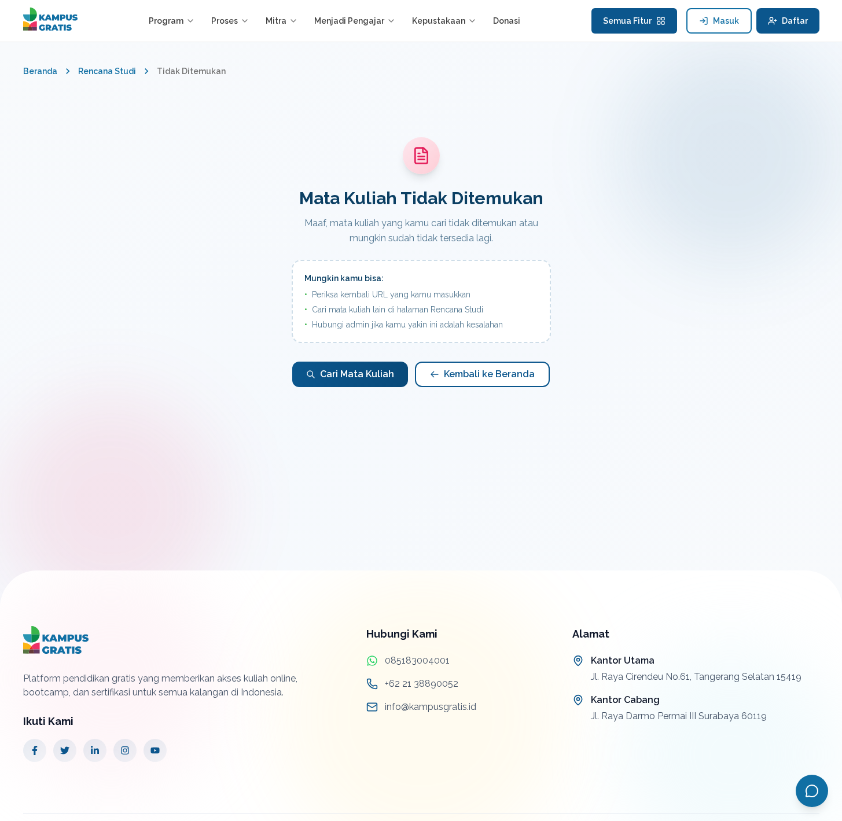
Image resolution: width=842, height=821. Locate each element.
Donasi (506, 20)
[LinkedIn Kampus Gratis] (94, 750)
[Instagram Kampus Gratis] (125, 750)
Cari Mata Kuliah (357, 374)
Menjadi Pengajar (349, 20)
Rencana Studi (107, 71)
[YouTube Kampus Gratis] (155, 750)
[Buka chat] (812, 791)
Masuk (726, 20)
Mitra (276, 20)
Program (166, 20)
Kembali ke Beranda (489, 374)
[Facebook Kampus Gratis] (34, 750)
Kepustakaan (438, 20)
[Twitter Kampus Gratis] (64, 750)
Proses (224, 20)
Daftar (795, 20)
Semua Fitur (627, 20)
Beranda (40, 71)
